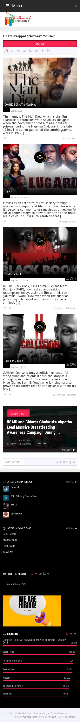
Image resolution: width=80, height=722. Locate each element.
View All (70, 481)
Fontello (52, 716)
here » (73, 716)
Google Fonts (30, 716)
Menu (17, 5)
